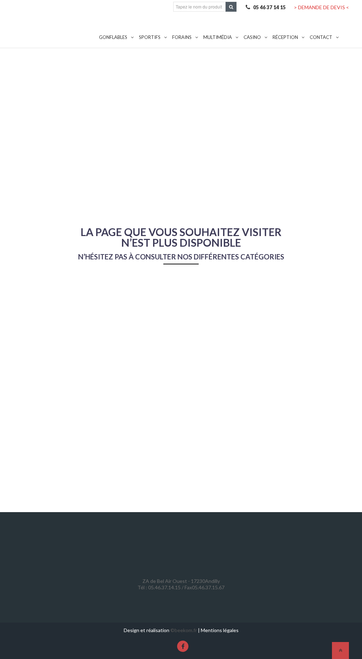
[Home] (55, 22)
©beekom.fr (183, 630)
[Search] (231, 7)
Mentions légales (220, 630)
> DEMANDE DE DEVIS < (321, 7)
